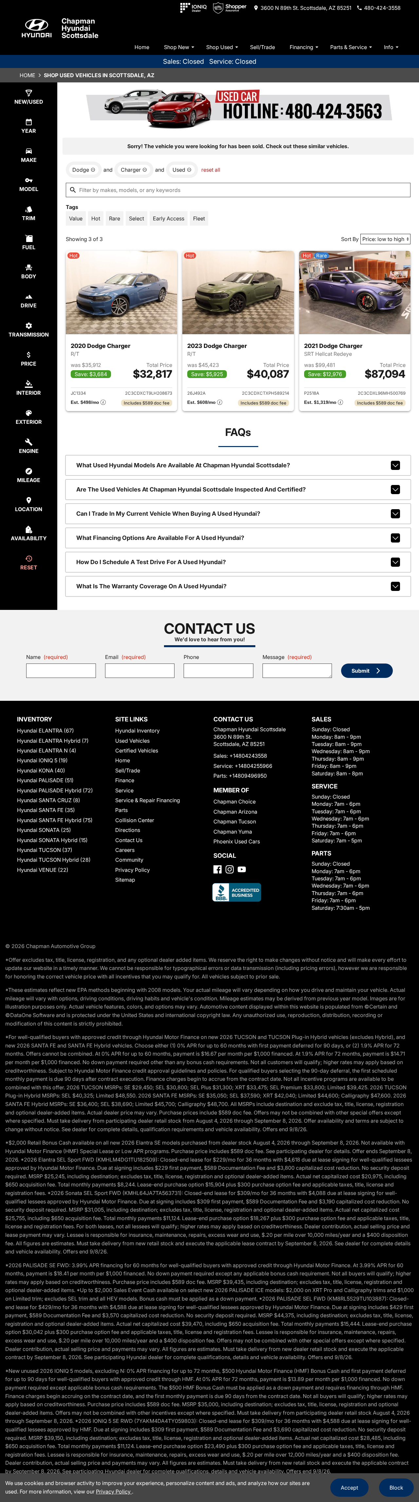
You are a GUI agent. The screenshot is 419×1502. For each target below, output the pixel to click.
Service (124, 790)
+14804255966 (253, 766)
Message (287, 657)
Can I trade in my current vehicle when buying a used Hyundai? (168, 513)
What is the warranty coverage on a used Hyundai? (151, 586)
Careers (125, 850)
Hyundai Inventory (137, 730)
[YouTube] (241, 869)
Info (388, 47)
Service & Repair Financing (147, 800)
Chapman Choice (234, 801)
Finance (124, 780)
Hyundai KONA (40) (41, 770)
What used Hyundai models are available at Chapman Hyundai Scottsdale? (183, 465)
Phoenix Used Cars (236, 841)
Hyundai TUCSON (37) (44, 850)
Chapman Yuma (232, 831)
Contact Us (128, 840)
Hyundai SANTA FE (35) (46, 810)
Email (125, 657)
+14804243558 (248, 755)
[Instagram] (229, 869)
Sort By (350, 239)
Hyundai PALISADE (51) (45, 780)
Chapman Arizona (235, 811)
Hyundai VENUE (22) (42, 870)
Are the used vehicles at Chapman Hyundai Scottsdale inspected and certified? (191, 489)
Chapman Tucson (234, 821)
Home (142, 47)
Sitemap (125, 879)
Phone (191, 657)
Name (47, 657)
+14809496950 (248, 775)
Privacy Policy (132, 870)
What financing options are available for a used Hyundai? (160, 537)
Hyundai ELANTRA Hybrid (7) (53, 740)
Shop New (176, 47)
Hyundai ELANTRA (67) (45, 730)
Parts (121, 810)
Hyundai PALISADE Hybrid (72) (55, 790)
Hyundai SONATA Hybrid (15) (52, 840)
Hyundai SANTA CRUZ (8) (48, 800)
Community (129, 859)
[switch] (76, 218)
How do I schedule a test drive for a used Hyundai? (151, 562)
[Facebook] (217, 869)
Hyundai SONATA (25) (44, 830)
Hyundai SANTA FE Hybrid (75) (55, 820)
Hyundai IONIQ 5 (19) (42, 760)
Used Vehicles (132, 740)
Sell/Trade (262, 47)
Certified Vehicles (136, 750)
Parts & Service (348, 47)
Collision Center (134, 820)
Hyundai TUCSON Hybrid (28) (54, 859)
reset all (210, 169)
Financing (301, 47)
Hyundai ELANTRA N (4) (46, 750)
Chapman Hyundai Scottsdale (80, 28)
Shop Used (219, 47)
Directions (127, 830)
